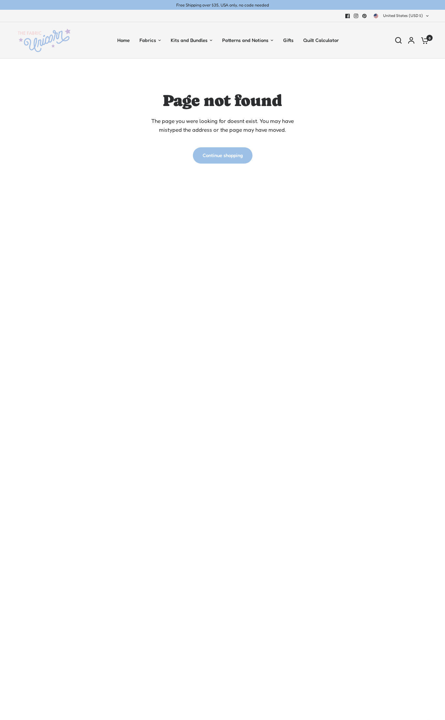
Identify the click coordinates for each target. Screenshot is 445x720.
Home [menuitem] (123, 40)
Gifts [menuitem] (288, 40)
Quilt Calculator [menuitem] (321, 40)
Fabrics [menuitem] (147, 40)
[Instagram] (356, 16)
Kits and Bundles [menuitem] (189, 40)
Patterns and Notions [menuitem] (245, 40)
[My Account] (411, 40)
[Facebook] (347, 16)
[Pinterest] (364, 16)
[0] (423, 40)
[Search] (398, 40)
